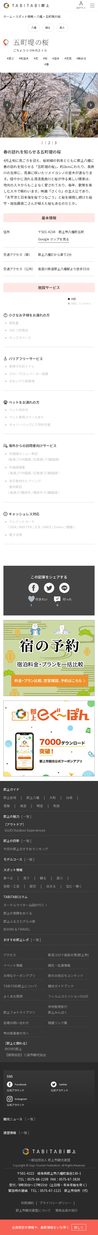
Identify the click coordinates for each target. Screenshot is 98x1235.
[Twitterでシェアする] (49, 588)
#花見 (68, 58)
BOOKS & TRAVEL (16, 929)
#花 (36, 58)
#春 (46, 64)
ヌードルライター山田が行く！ (25, 905)
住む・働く (74, 886)
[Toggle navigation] (92, 5)
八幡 (39, 16)
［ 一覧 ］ (30, 1119)
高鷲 (6, 805)
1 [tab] (42, 142)
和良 (56, 805)
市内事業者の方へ (16, 1033)
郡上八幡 (32, 797)
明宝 (40, 805)
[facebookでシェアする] (33, 588)
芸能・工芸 (11, 886)
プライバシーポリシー (55, 1202)
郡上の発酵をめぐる (17, 913)
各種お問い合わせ (16, 1022)
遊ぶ (61, 27)
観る (47, 27)
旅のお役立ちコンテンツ (65, 975)
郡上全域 (9, 797)
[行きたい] (31, 598)
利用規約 (27, 1202)
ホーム (7, 16)
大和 (52, 797)
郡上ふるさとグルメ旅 (19, 921)
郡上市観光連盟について (33, 1210)
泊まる (51, 886)
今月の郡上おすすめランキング (25, 849)
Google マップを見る (53, 239)
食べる (8, 878)
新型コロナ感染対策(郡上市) (68, 955)
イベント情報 (13, 965)
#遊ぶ (10, 58)
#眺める (81, 58)
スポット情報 (24, 16)
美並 (23, 805)
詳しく (79, 1227)
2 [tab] (49, 142)
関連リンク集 (57, 1022)
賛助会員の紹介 (66, 1210)
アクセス (9, 955)
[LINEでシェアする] (64, 588)
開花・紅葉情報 (59, 965)
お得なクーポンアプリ (19, 975)
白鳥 (69, 797)
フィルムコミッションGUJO (68, 996)
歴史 (33, 886)
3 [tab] (56, 142)
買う (26, 878)
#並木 (55, 58)
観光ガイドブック (61, 986)
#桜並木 (24, 58)
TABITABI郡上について (20, 986)
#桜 (45, 58)
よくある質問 (13, 996)
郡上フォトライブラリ (19, 1012)
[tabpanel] (49, 105)
